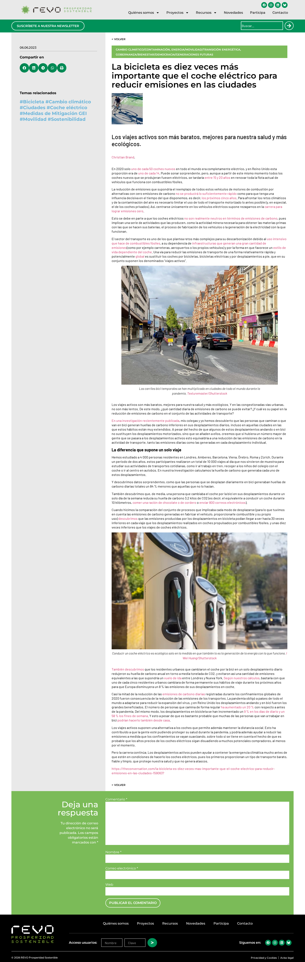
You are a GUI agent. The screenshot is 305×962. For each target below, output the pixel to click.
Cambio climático (70, 102)
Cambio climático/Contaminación (143, 49)
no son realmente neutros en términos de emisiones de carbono (230, 218)
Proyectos (174, 13)
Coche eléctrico (68, 107)
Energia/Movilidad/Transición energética (205, 49)
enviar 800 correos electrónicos (222, 502)
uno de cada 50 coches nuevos (153, 169)
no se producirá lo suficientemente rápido (206, 193)
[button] (24, 68)
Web (109, 884)
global (139, 256)
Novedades (233, 13)
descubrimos (128, 518)
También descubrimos (128, 669)
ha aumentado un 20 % (237, 707)
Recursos (203, 13)
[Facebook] (264, 5)
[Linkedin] (278, 5)
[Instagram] (271, 5)
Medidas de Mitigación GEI (55, 113)
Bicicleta (33, 102)
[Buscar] (289, 25)
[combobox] (262, 25)
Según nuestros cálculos (242, 678)
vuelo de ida (173, 678)
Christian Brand (123, 157)
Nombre (113, 852)
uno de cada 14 (148, 173)
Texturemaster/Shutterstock (207, 393)
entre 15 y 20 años (217, 177)
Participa (257, 13)
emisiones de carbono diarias (183, 694)
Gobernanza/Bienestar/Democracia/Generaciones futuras (164, 54)
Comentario (116, 799)
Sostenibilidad (68, 119)
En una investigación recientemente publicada (145, 420)
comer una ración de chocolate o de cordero (164, 502)
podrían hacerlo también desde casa (143, 720)
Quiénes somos (141, 13)
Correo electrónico (121, 868)
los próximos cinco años (219, 198)
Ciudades (34, 107)
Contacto (280, 13)
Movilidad (34, 119)
